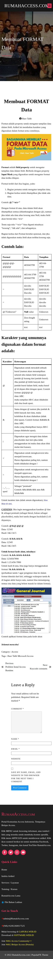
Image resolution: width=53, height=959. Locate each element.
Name (15, 739)
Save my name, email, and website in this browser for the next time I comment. (25, 777)
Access (14, 652)
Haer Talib (13, 656)
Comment (17, 709)
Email (15, 749)
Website (15, 759)
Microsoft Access (25, 656)
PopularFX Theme (40, 955)
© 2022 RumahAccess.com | (18, 955)
